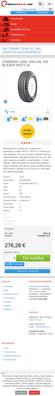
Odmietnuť (21, 393)
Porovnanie (17, 264)
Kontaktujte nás (10, 360)
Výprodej (7, 306)
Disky (6, 290)
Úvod (5, 48)
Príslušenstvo (18, 34)
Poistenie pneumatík (37, 286)
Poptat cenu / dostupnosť (27, 271)
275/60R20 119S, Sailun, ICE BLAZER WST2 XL (22, 52)
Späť (8, 264)
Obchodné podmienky (12, 356)
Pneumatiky (14, 48)
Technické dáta (10, 352)
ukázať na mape (35, 320)
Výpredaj (15, 40)
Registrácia (43, 13)
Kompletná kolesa (11, 294)
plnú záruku (33, 291)
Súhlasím (34, 393)
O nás (6, 348)
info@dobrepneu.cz (42, 327)
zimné (38, 48)
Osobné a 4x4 (27, 48)
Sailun (21, 177)
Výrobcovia (8, 309)
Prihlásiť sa (21, 13)
